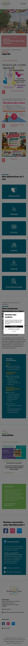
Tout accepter (14, 326)
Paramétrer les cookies (14, 329)
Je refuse (14, 331)
